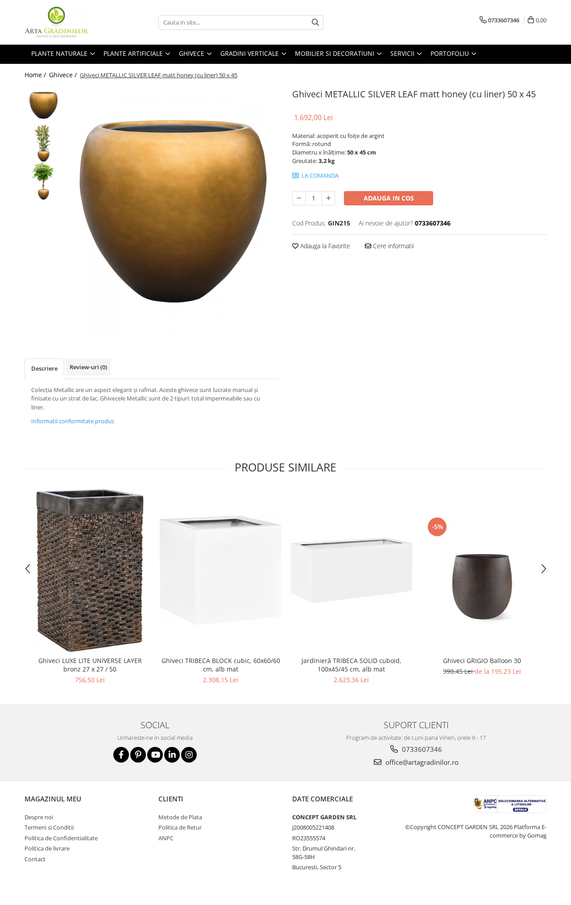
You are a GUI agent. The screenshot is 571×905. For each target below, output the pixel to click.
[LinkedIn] (172, 755)
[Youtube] (155, 755)
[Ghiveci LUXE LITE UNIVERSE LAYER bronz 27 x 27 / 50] (90, 570)
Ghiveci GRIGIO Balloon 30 (482, 660)
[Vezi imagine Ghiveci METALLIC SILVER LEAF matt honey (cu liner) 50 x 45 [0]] (43, 105)
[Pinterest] (138, 755)
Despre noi (39, 817)
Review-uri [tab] (88, 367)
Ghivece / (64, 75)
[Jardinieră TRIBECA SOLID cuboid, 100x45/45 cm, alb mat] (351, 570)
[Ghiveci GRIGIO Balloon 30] (482, 570)
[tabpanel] (173, 211)
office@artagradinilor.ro (421, 762)
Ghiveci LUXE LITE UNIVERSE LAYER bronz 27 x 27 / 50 (90, 664)
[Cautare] (315, 22)
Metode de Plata (180, 817)
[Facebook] (121, 755)
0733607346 (421, 749)
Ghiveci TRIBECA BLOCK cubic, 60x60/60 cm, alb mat (220, 664)
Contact (35, 859)
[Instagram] (189, 755)
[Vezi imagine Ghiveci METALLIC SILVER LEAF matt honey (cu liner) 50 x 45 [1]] (43, 143)
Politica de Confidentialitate (61, 838)
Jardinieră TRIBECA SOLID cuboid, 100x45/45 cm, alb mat (351, 664)
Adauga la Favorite (324, 246)
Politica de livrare (47, 848)
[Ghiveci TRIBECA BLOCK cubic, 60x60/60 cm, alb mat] (220, 570)
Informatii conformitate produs (72, 421)
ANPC (166, 838)
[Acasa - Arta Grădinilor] (69, 22)
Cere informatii (392, 246)
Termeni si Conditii (49, 827)
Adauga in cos (389, 198)
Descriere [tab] (44, 368)
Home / (36, 75)
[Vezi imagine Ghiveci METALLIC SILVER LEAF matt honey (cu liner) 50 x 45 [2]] (43, 181)
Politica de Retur (180, 827)
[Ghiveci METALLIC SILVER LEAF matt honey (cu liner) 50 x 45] (173, 211)
